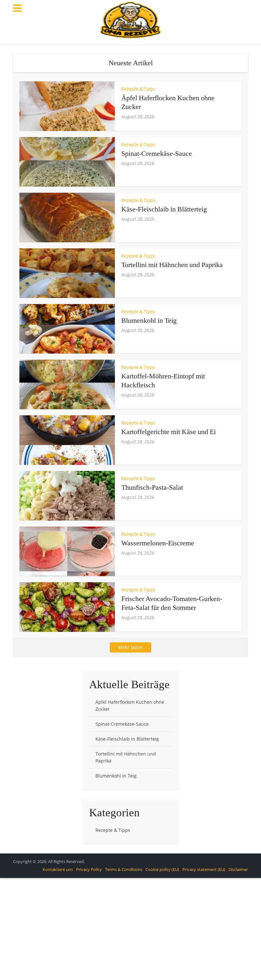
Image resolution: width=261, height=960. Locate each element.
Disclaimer (238, 869)
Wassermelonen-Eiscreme (157, 543)
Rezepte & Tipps (138, 89)
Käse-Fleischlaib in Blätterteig (164, 209)
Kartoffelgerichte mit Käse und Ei (168, 432)
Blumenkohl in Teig (149, 320)
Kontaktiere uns (58, 869)
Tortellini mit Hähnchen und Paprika (172, 265)
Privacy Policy (89, 869)
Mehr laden (130, 647)
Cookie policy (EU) (162, 869)
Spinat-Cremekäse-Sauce (156, 153)
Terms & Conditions (123, 869)
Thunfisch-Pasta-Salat (152, 487)
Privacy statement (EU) (203, 869)
